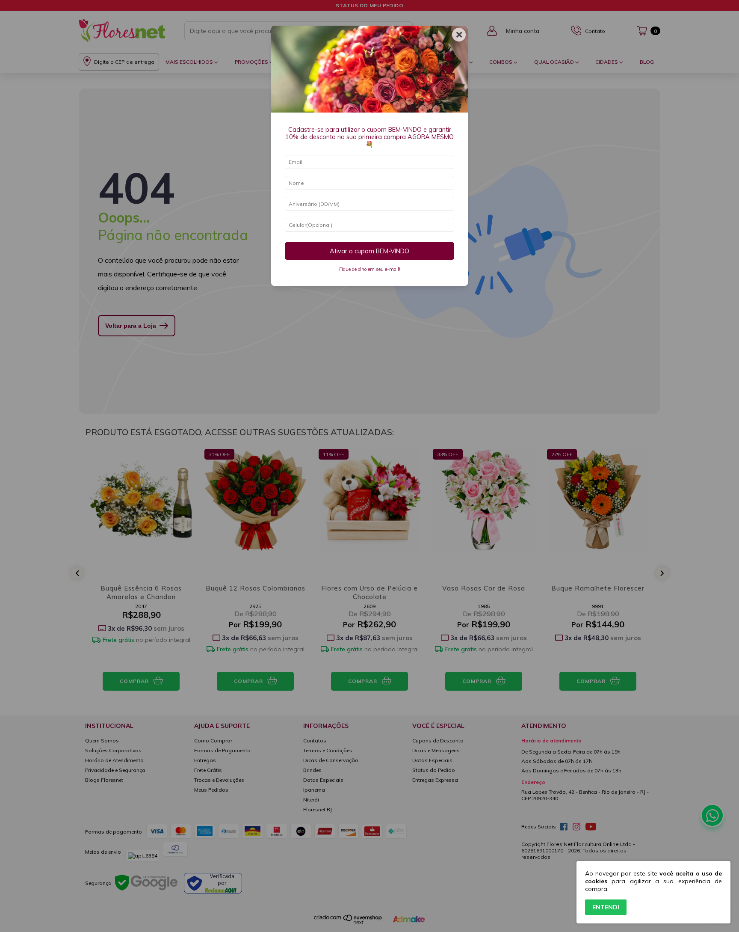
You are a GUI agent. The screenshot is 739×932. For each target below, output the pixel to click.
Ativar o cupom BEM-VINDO (369, 251)
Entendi (605, 907)
